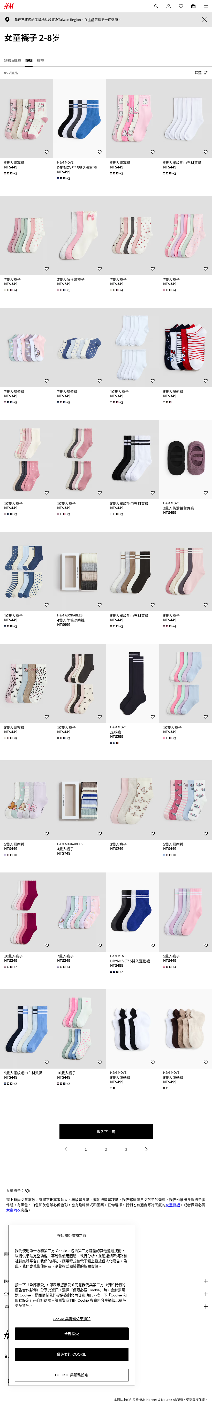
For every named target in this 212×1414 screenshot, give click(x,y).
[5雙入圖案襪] (26, 119)
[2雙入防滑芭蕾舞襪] (185, 459)
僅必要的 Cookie (71, 1354)
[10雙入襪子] (132, 347)
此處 (91, 20)
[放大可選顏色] (167, 402)
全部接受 (71, 1334)
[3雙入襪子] (132, 800)
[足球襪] (132, 683)
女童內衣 (13, 1209)
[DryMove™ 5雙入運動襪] (79, 119)
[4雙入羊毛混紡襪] (79, 571)
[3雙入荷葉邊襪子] (79, 235)
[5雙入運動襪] (132, 1029)
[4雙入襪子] (79, 800)
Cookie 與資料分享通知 (71, 1319)
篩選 (198, 72)
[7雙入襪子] (26, 235)
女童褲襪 (172, 1204)
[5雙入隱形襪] (185, 347)
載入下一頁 (106, 1131)
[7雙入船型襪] (26, 347)
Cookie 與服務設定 (71, 1375)
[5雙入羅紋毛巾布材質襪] (185, 119)
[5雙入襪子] (185, 571)
